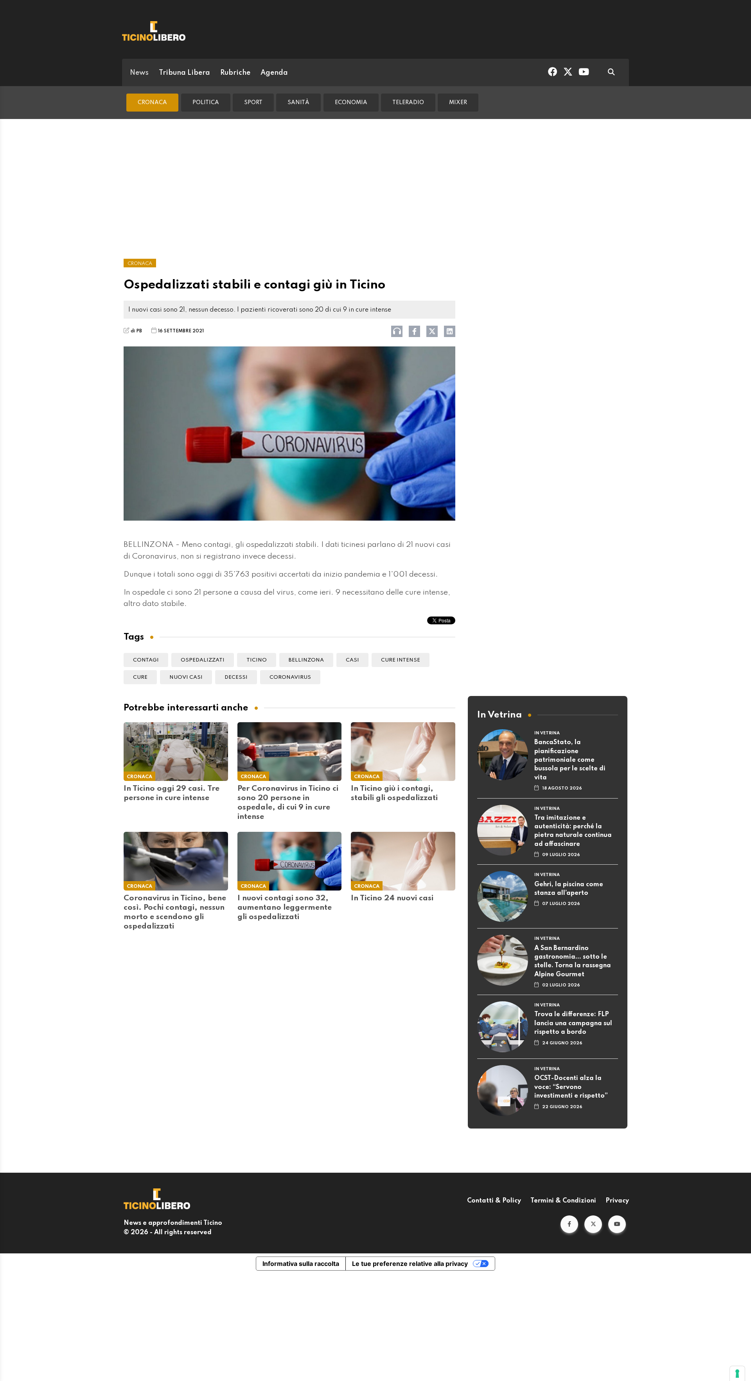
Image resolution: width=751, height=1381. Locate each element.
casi (352, 660)
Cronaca (152, 102)
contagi (146, 660)
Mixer (458, 102)
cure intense (400, 660)
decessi (236, 677)
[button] (569, 1224)
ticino (256, 660)
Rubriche (235, 72)
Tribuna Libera (184, 72)
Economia (351, 102)
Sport (253, 102)
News (139, 72)
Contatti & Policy (494, 1201)
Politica (205, 102)
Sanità (298, 102)
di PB (136, 331)
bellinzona (306, 660)
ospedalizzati (203, 660)
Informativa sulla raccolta (300, 1263)
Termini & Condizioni (563, 1201)
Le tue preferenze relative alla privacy (410, 1263)
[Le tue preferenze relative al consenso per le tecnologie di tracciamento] (737, 1373)
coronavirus (290, 677)
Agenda (274, 72)
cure (140, 677)
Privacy (617, 1201)
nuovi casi (186, 677)
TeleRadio (408, 102)
